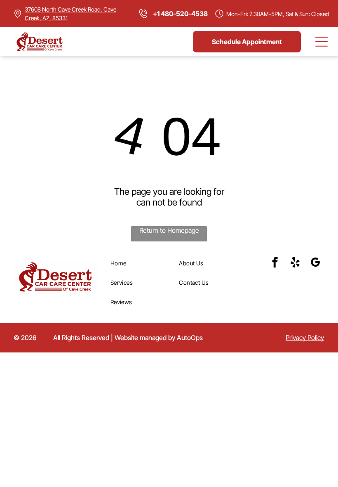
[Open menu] (321, 41)
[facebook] (275, 263)
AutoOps (190, 337)
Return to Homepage (169, 230)
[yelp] (295, 263)
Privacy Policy (305, 337)
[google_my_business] (315, 263)
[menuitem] (141, 263)
